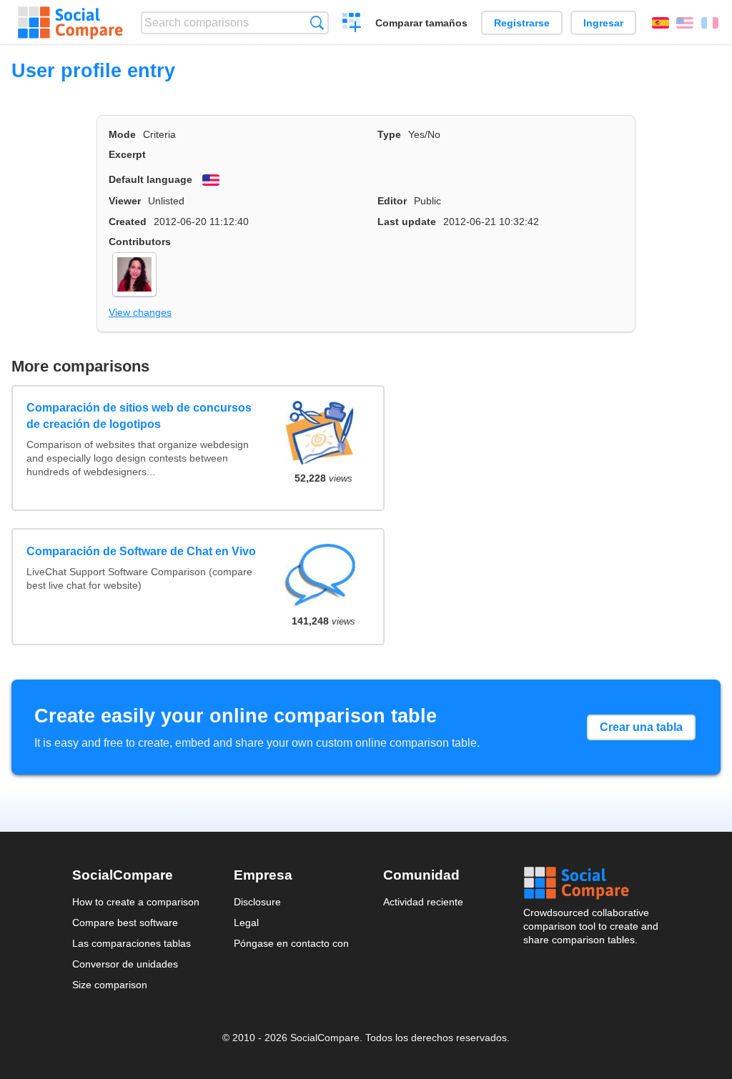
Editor (392, 201)
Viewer (125, 201)
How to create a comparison (135, 902)
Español (660, 23)
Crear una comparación (352, 24)
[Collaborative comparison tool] (70, 23)
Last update (406, 221)
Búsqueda (317, 22)
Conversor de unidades (125, 964)
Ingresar (603, 23)
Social (592, 883)
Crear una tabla (641, 727)
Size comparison (109, 984)
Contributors (140, 241)
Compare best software (125, 922)
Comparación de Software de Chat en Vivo (141, 551)
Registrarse (522, 23)
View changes (140, 312)
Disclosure (257, 902)
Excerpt (127, 154)
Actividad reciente (423, 902)
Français (709, 23)
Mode (122, 134)
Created (128, 221)
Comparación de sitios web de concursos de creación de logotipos (139, 415)
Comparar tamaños (421, 23)
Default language (150, 179)
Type (389, 134)
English (684, 23)
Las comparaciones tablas (131, 943)
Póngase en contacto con (291, 943)
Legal (246, 922)
